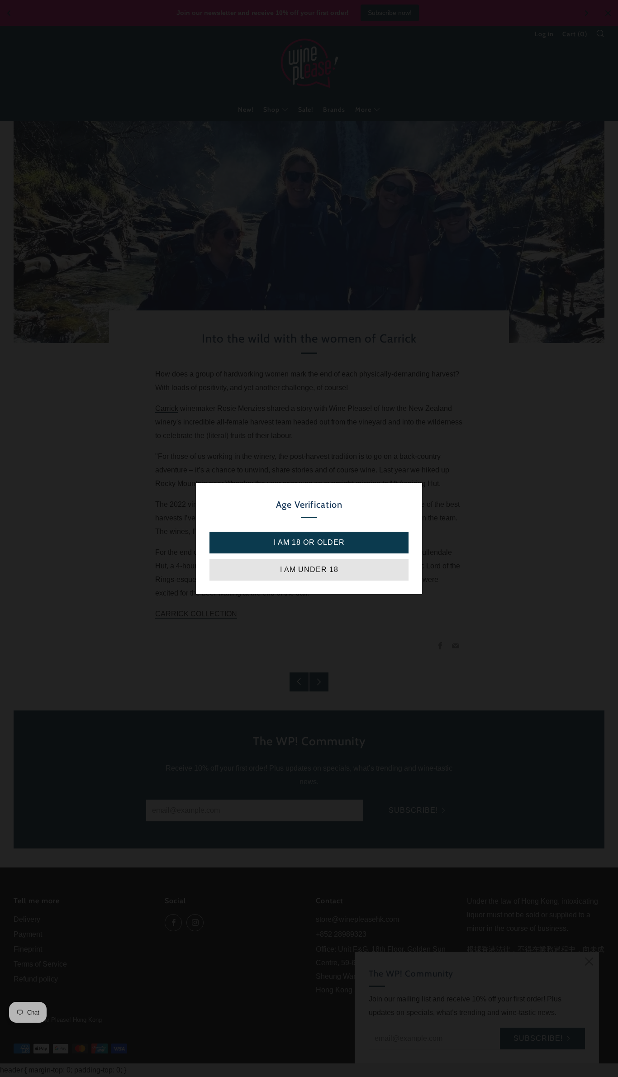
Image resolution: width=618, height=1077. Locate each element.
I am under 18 (309, 569)
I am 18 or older (309, 542)
